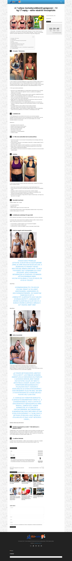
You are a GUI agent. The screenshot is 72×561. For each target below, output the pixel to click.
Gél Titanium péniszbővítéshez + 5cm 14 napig (36, 467)
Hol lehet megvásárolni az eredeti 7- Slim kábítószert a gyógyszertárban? (22, 47)
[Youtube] (41, 546)
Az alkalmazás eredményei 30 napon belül (17, 43)
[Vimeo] (36, 546)
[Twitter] (33, 546)
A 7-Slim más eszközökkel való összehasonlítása (18, 40)
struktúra (12, 41)
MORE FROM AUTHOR (21, 472)
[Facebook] (31, 546)
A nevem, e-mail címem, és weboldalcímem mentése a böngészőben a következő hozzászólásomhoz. (26, 524)
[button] (61, 2)
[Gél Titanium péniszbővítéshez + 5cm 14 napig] (15, 478)
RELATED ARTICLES (13, 472)
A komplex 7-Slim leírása (15, 38)
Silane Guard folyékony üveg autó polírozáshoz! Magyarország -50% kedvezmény (38, 496)
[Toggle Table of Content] (33, 37)
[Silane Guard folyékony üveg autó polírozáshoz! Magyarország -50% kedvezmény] (38, 491)
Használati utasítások (14, 42)
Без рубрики (11, 494)
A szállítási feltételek (15, 48)
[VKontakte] (39, 546)
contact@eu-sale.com (37, 543)
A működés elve (13, 39)
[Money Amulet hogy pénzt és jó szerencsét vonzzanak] (27, 478)
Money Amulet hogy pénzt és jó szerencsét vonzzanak (17, 468)
